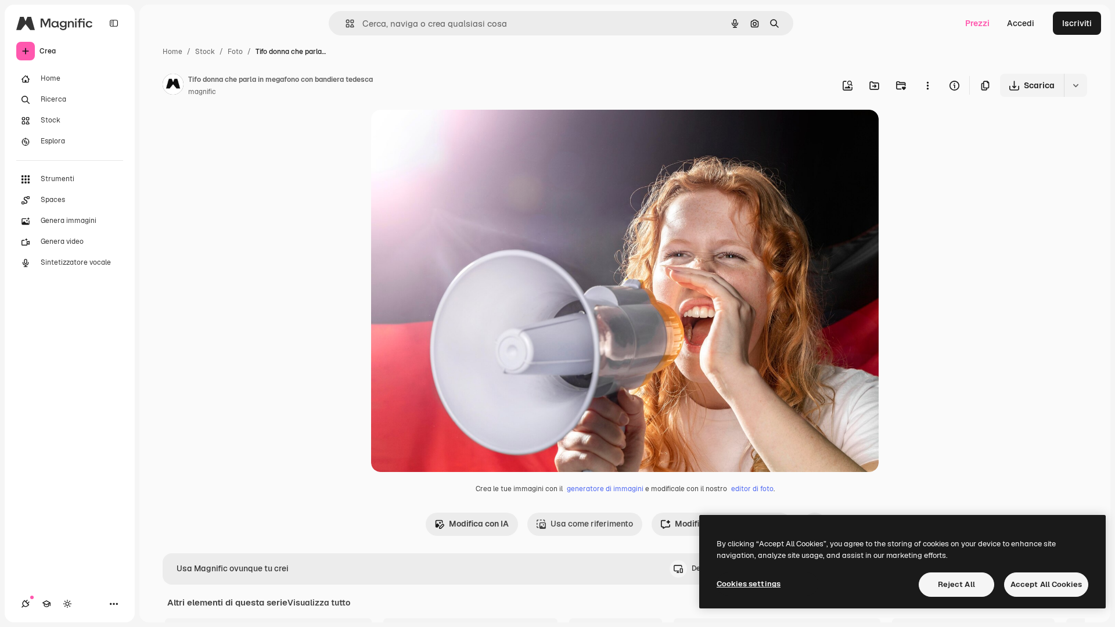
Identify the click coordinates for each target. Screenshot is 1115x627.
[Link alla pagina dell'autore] (173, 86)
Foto (235, 51)
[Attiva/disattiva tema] (67, 603)
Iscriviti (1077, 23)
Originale (447, 132)
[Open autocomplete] (345, 23)
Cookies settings (748, 584)
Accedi (1020, 23)
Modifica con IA (479, 523)
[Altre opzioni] (927, 85)
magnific (202, 91)
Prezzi (977, 23)
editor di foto (752, 488)
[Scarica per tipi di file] (1075, 85)
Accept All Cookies (1046, 584)
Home (172, 51)
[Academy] (46, 603)
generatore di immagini (605, 488)
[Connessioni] (25, 603)
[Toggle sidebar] (114, 23)
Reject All (956, 584)
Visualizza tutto (318, 602)
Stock (205, 51)
